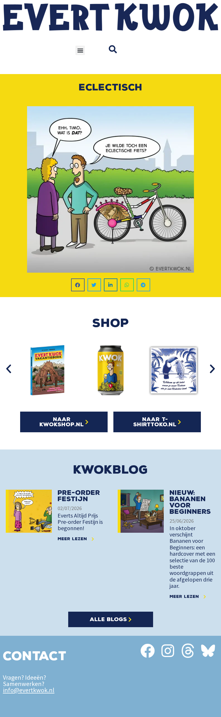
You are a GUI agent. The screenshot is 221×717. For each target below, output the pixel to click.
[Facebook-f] (148, 651)
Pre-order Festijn (79, 496)
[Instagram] (168, 651)
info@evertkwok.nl (28, 690)
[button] (80, 50)
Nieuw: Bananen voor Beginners (190, 502)
